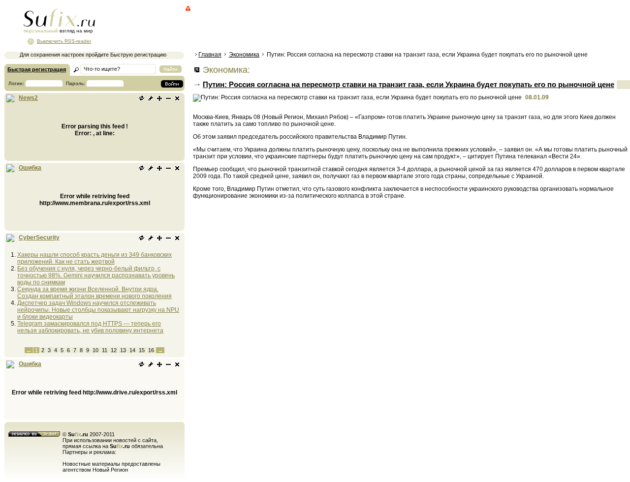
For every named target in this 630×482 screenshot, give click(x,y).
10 (95, 350)
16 (151, 350)
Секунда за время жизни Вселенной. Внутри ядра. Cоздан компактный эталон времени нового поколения (94, 293)
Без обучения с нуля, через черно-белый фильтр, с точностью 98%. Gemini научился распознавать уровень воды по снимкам (96, 275)
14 (132, 350)
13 (123, 350)
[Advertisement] (371, 27)
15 (142, 350)
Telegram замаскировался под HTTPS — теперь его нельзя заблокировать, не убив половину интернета (90, 327)
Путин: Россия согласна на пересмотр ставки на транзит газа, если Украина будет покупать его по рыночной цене (408, 84)
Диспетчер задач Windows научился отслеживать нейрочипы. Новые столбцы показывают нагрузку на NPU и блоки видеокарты (98, 310)
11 (104, 350)
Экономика (244, 54)
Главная (209, 54)
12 (114, 350)
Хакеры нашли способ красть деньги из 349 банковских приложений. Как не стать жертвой (94, 258)
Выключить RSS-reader (64, 41)
